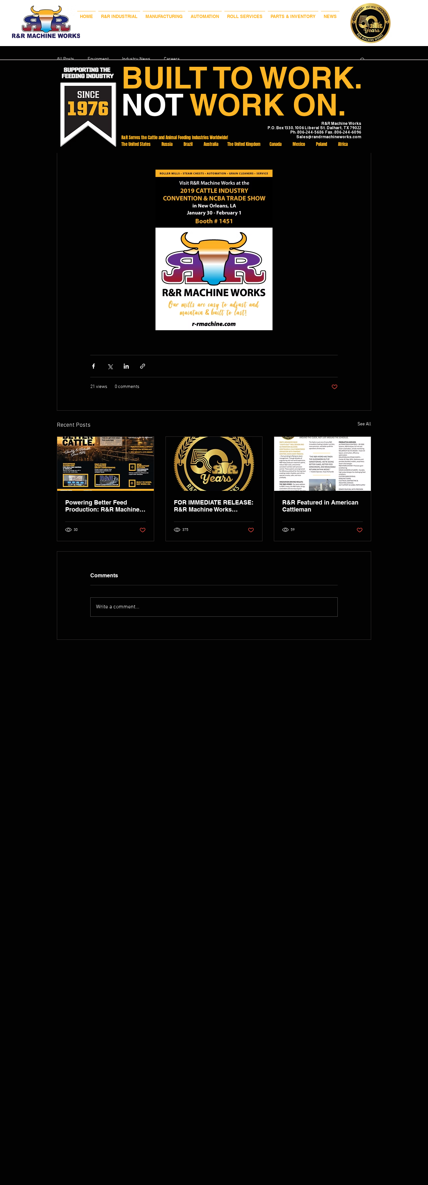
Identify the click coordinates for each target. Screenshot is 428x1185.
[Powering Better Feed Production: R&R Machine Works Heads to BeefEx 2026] (105, 464)
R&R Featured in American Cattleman (320, 506)
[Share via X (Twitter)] (110, 366)
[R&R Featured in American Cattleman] (322, 464)
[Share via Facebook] (93, 366)
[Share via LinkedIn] (126, 366)
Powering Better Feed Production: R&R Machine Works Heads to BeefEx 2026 (102, 506)
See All (364, 424)
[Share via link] (142, 366)
